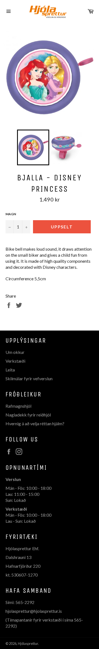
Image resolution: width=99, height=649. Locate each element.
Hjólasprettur (28, 643)
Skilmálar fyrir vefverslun (29, 378)
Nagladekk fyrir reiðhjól (28, 414)
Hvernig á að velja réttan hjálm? (35, 423)
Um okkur (15, 352)
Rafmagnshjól (18, 406)
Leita (10, 369)
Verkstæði (15, 360)
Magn (11, 214)
